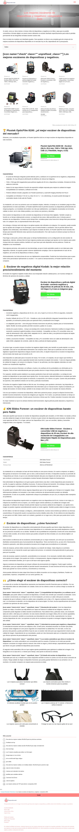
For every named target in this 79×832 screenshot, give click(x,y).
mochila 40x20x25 (8, 807)
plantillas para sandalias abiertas (14, 774)
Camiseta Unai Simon (11, 777)
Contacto (6, 822)
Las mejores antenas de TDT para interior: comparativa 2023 (21, 784)
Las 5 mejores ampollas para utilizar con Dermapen (19, 752)
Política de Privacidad (9, 818)
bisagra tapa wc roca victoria (13, 755)
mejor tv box (7, 813)
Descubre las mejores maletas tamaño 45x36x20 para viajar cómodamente (25, 745)
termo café (6, 809)
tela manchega (10, 748)
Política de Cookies (9, 817)
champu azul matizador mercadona (15, 771)
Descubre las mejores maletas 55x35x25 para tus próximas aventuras (24, 739)
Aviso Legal (7, 820)
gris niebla (8, 761)
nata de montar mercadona (13, 768)
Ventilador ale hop (10, 742)
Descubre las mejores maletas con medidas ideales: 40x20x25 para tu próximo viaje (27, 764)
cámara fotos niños (9, 811)
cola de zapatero (10, 780)
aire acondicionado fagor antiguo (14, 758)
